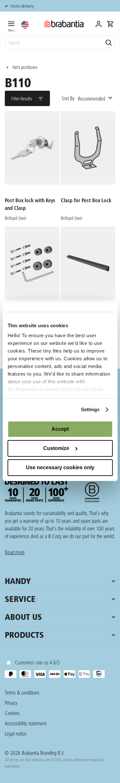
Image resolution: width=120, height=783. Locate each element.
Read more (15, 552)
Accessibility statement (25, 723)
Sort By (68, 98)
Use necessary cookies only (60, 467)
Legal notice (16, 733)
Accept (60, 429)
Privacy (11, 702)
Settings (90, 409)
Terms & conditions (22, 692)
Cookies (12, 713)
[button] (25, 25)
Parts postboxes (24, 67)
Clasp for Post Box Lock (86, 200)
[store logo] (64, 24)
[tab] (11, 25)
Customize (56, 448)
